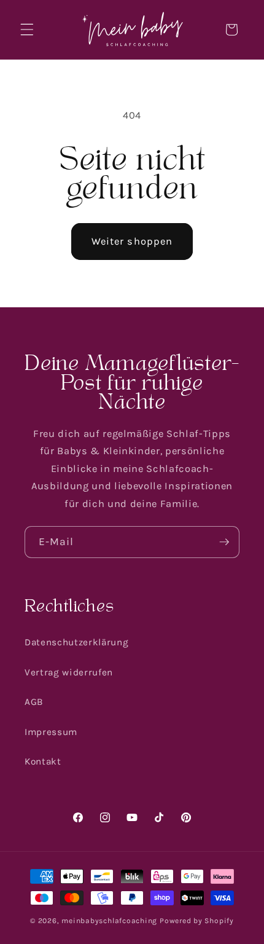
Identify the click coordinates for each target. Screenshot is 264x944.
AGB (34, 701)
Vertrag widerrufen (69, 672)
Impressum (51, 732)
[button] (27, 29)
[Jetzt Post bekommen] (224, 542)
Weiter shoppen (132, 241)
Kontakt (43, 761)
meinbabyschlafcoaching (109, 920)
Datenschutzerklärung (76, 642)
